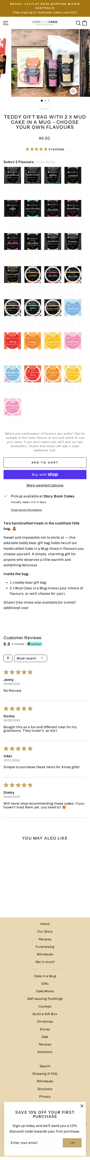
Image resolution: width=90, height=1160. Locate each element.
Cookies (45, 1006)
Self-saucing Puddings (45, 998)
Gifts (45, 983)
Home (44, 108)
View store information (26, 509)
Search (45, 1066)
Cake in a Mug (45, 976)
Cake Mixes (45, 991)
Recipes (45, 939)
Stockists (44, 1052)
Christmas (45, 1021)
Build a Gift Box (45, 1014)
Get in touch (45, 962)
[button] (37, 149)
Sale (45, 1037)
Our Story (45, 931)
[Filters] (8, 658)
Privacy (45, 1096)
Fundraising (45, 946)
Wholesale (45, 954)
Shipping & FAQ (45, 1073)
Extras (45, 1029)
